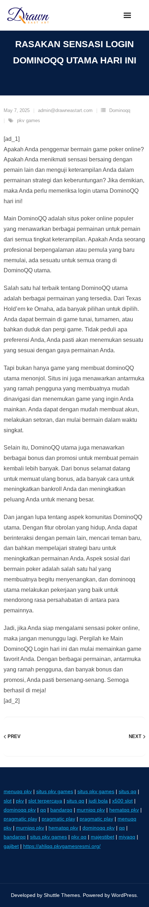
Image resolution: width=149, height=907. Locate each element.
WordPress (124, 895)
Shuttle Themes (62, 895)
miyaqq (127, 837)
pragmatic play (20, 819)
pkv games (28, 120)
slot (8, 801)
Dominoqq (119, 110)
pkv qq (78, 837)
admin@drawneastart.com (65, 110)
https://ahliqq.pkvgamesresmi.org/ (62, 846)
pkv (20, 801)
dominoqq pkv (20, 810)
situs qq (127, 791)
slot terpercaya (45, 801)
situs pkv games (54, 791)
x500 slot (122, 801)
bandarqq (61, 810)
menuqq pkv (18, 791)
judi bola (98, 801)
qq (43, 810)
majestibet (102, 837)
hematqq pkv (124, 810)
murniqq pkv (91, 810)
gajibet (11, 846)
